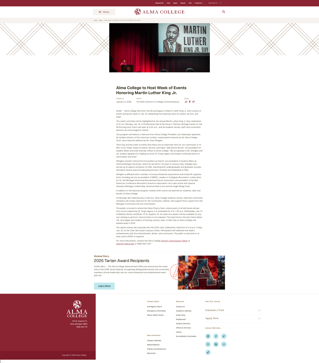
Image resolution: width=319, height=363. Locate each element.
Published (120, 99)
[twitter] (193, 102)
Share (186, 99)
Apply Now (212, 318)
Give (190, 3)
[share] (186, 102)
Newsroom (151, 353)
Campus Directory (183, 324)
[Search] (215, 11)
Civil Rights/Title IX (154, 307)
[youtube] (208, 344)
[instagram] (208, 336)
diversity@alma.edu (125, 244)
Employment (181, 319)
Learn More (104, 286)
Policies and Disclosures (156, 349)
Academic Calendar (184, 311)
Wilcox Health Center (155, 315)
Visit (168, 3)
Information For (213, 3)
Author (138, 99)
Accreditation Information (186, 336)
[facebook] (190, 102)
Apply (175, 3)
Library (179, 332)
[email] (224, 344)
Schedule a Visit (214, 310)
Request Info (160, 3)
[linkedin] (216, 344)
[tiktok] (208, 352)
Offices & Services (183, 328)
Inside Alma (180, 315)
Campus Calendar (154, 340)
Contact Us (198, 3)
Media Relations (153, 345)
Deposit (183, 3)
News (100, 20)
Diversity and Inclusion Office (174, 241)
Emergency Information (156, 311)
